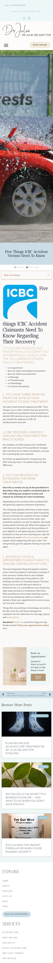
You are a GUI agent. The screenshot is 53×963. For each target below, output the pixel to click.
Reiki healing (10, 938)
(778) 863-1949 (17, 5)
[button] (5, 45)
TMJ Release (9, 958)
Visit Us (7, 896)
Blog (5, 901)
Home (5, 881)
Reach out (19, 622)
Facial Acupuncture (14, 948)
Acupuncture (10, 932)
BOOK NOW (38, 677)
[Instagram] (24, 18)
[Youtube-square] (29, 18)
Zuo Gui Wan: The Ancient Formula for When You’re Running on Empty (23, 848)
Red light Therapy (13, 953)
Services (7, 891)
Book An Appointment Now (26, 11)
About (6, 886)
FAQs (5, 906)
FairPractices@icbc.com (32, 537)
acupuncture (13, 617)
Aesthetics (8, 943)
